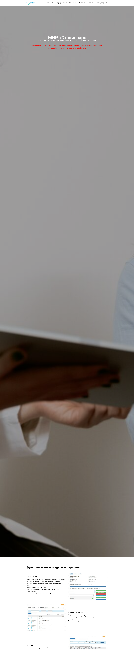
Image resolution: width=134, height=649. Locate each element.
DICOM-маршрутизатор (59, 3)
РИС (47, 3)
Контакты (91, 3)
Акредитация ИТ (101, 3)
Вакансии (82, 3)
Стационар (72, 3)
